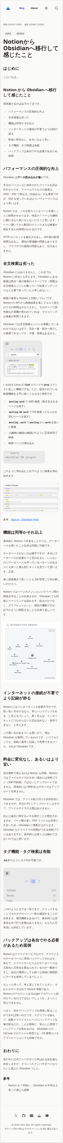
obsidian (20, 33)
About (34, 8)
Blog (21, 8)
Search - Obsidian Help (25, 519)
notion (8, 33)
